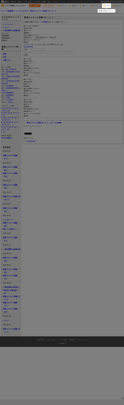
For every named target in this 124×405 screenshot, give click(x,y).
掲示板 (108, 5)
